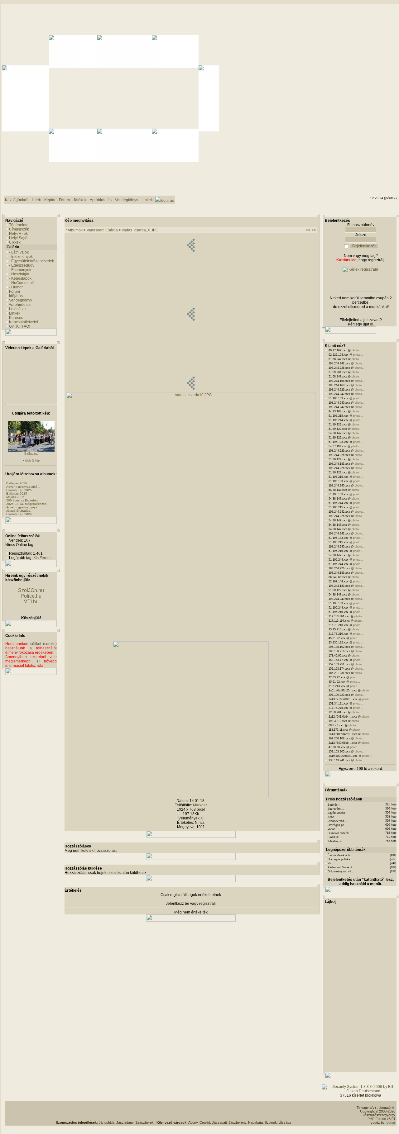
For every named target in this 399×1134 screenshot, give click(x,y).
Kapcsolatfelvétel (23, 322)
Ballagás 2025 (16, 493)
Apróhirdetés (20, 304)
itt (371, 324)
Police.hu (31, 596)
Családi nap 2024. (19, 514)
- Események (20, 270)
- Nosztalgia (19, 274)
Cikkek (15, 242)
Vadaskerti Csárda (102, 230)
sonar (391, 1122)
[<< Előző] (190, 391)
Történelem (18, 225)
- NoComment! (21, 283)
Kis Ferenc (42, 558)
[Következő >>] (191, 796)
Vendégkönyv (20, 300)
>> (314, 230)
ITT (38, 661)
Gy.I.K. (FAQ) (19, 326)
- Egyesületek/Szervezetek (31, 261)
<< (307, 230)
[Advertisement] (174, 1111)
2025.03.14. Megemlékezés (26, 503)
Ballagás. (31, 453)
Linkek (14, 313)
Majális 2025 (15, 497)
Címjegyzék (19, 229)
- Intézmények (21, 256)
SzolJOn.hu (31, 590)
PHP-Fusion (377, 1119)
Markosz (200, 805)
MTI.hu (31, 601)
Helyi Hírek (18, 233)
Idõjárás (16, 296)
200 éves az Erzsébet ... (23, 500)
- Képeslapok (20, 278)
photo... (357, 350)
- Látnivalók (19, 252)
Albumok (75, 230)
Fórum (14, 291)
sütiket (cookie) (43, 644)
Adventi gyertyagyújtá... (23, 486)
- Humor (16, 287)
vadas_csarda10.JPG (140, 230)
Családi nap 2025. (19, 490)
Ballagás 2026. (17, 483)
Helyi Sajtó (18, 238)
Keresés (16, 318)
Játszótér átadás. (18, 510)
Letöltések (17, 309)
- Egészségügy (21, 265)
